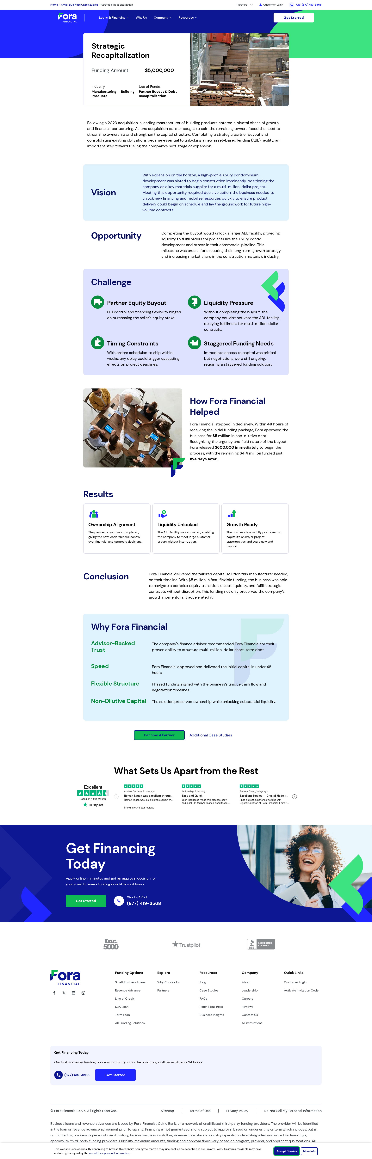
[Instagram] (83, 996)
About (246, 982)
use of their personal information (109, 1153)
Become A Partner (159, 735)
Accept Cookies (286, 1151)
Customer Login (295, 982)
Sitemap (167, 1110)
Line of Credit (124, 999)
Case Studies (209, 990)
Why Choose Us (168, 982)
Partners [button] (242, 4)
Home (54, 4)
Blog (203, 982)
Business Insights (212, 1015)
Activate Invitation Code (301, 990)
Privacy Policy (237, 1110)
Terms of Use (200, 1110)
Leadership (250, 990)
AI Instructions (252, 1023)
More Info (309, 1151)
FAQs (203, 999)
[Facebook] (54, 996)
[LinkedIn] (74, 996)
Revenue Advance (127, 990)
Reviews (247, 1007)
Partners (163, 990)
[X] (64, 996)
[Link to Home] (71, 17)
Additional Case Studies (210, 735)
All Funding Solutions (130, 1023)
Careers (247, 999)
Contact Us (250, 1015)
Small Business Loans (130, 982)
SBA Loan (121, 1007)
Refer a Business (211, 1007)
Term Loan (122, 1015)
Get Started (294, 17)
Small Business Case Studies (79, 4)
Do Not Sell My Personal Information (293, 1110)
